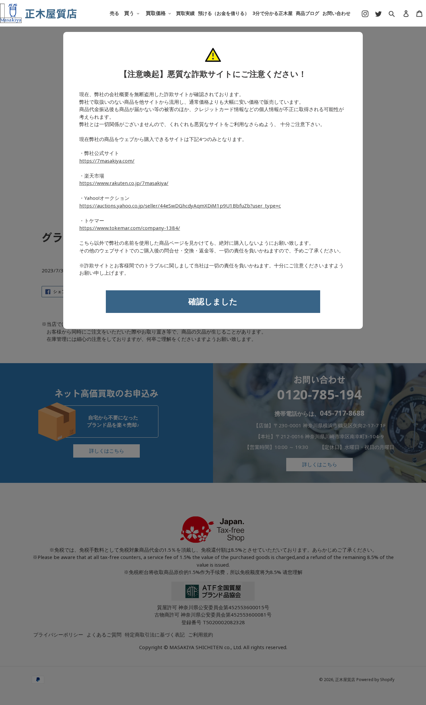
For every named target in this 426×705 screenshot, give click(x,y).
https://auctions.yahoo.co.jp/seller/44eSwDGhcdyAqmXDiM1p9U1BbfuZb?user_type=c (180, 206)
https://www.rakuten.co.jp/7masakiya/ (123, 183)
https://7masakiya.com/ (106, 161)
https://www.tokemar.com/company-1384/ (129, 228)
